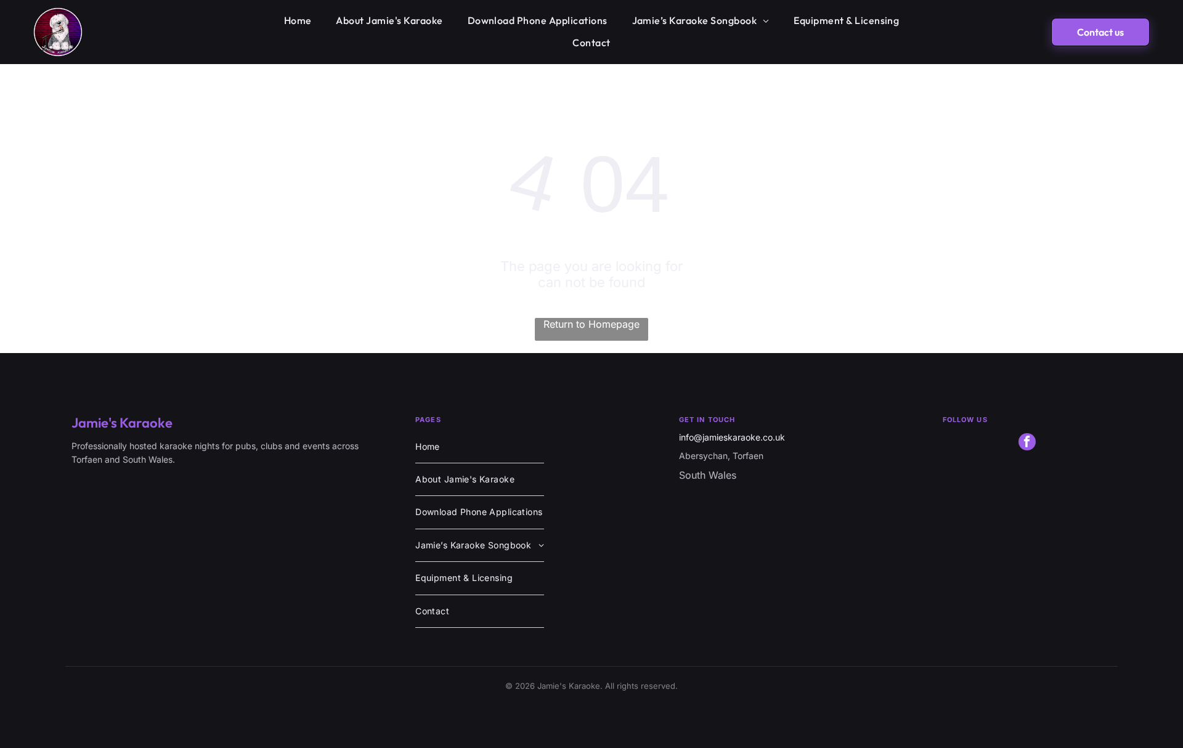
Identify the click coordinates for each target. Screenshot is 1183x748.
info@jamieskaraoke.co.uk (732, 437)
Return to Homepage (591, 324)
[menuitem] (298, 21)
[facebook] (1027, 443)
